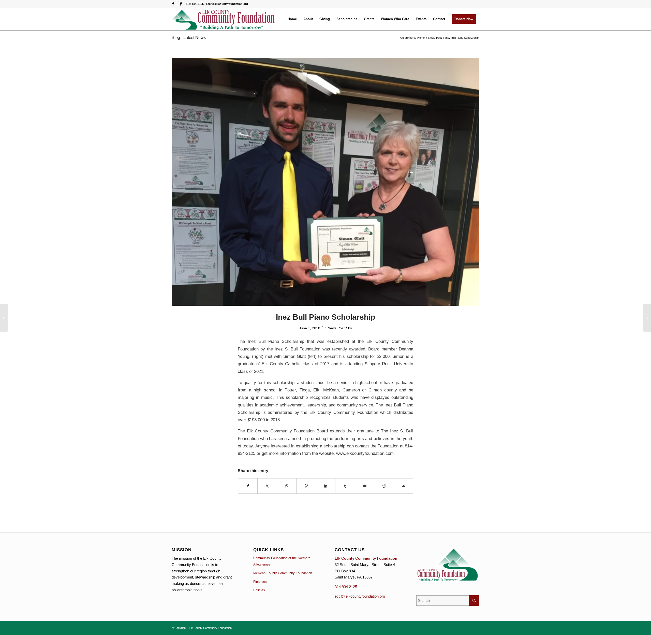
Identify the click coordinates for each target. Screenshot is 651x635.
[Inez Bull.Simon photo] (325, 182)
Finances (260, 582)
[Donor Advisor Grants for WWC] (4, 318)
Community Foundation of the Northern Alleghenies (281, 561)
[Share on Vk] (364, 485)
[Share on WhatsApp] (286, 485)
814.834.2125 (346, 587)
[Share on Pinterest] (306, 485)
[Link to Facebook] (173, 4)
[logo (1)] (224, 19)
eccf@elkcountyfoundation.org (360, 596)
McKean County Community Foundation (282, 573)
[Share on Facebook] (247, 485)
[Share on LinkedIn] (325, 485)
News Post (336, 328)
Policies (259, 590)
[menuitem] (292, 19)
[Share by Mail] (403, 485)
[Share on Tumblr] (344, 485)
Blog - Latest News (189, 37)
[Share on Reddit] (383, 485)
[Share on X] (267, 485)
